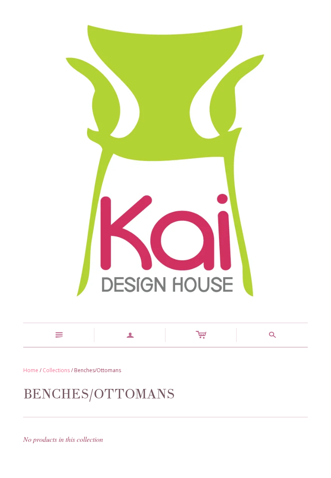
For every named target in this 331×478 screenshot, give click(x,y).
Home (30, 370)
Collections (56, 370)
